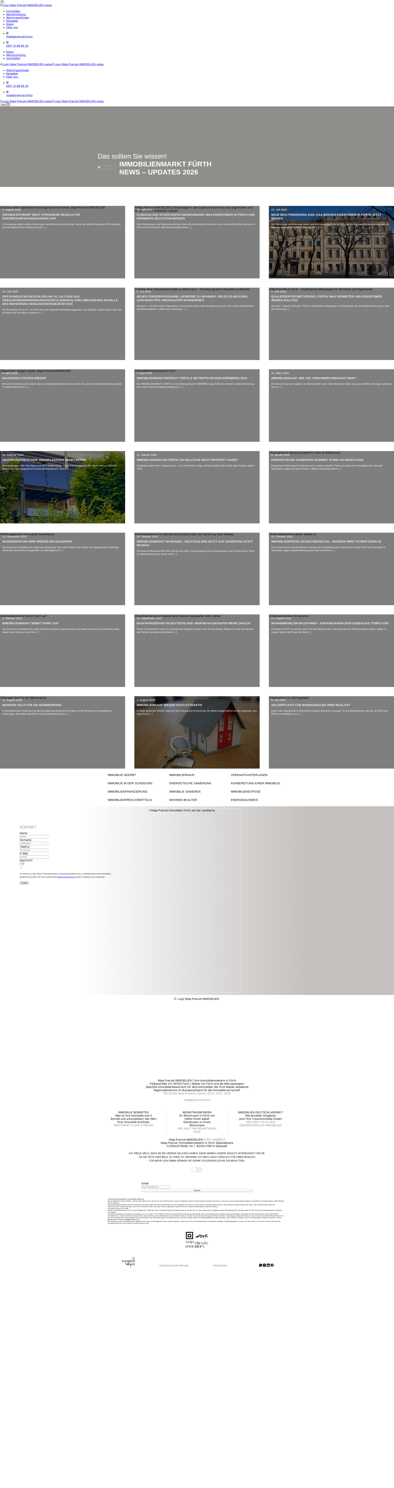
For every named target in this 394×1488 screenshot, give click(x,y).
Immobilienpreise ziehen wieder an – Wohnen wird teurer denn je (326, 541)
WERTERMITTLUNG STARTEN (133, 1125)
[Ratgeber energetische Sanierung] (197, 783)
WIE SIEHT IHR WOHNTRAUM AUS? (197, 1130)
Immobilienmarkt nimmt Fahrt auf (30, 623)
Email (145, 1183)
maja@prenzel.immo (19, 95)
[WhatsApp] (261, 1265)
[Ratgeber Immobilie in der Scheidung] (135, 783)
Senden (24, 883)
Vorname (25, 840)
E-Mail (24, 853)
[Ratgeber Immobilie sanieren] (197, 792)
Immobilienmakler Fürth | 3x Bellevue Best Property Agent (187, 460)
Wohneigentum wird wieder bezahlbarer (37, 541)
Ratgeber (12, 73)
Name (23, 833)
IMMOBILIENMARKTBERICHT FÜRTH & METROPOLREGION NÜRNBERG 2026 (192, 378)
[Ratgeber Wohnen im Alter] (197, 800)
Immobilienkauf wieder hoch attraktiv (169, 705)
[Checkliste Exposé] (258, 792)
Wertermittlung (16, 55)
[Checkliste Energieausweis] (258, 800)
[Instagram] (265, 1265)
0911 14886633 (215, 1139)
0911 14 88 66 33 (17, 86)
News (10, 51)
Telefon (25, 846)
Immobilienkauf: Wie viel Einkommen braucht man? (313, 378)
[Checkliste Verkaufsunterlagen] (258, 775)
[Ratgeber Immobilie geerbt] (135, 775)
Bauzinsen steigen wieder (24, 378)
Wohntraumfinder (17, 70)
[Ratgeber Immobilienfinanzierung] (135, 792)
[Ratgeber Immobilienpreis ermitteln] (135, 800)
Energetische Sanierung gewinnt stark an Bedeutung (317, 460)
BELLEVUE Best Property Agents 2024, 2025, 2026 (197, 1093)
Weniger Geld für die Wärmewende (32, 705)
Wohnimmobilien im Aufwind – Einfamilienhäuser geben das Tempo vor (330, 623)
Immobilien (13, 58)
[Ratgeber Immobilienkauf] (197, 775)
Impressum (220, 1265)
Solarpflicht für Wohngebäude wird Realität (310, 705)
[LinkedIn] (269, 1265)
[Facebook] (272, 1265)
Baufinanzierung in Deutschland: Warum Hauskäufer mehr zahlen (193, 623)
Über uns (12, 76)
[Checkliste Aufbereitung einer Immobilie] (258, 783)
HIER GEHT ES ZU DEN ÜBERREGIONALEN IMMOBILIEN (260, 1123)
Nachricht (26, 860)
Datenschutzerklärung (66, 877)
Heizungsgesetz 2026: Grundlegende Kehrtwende (44, 460)
